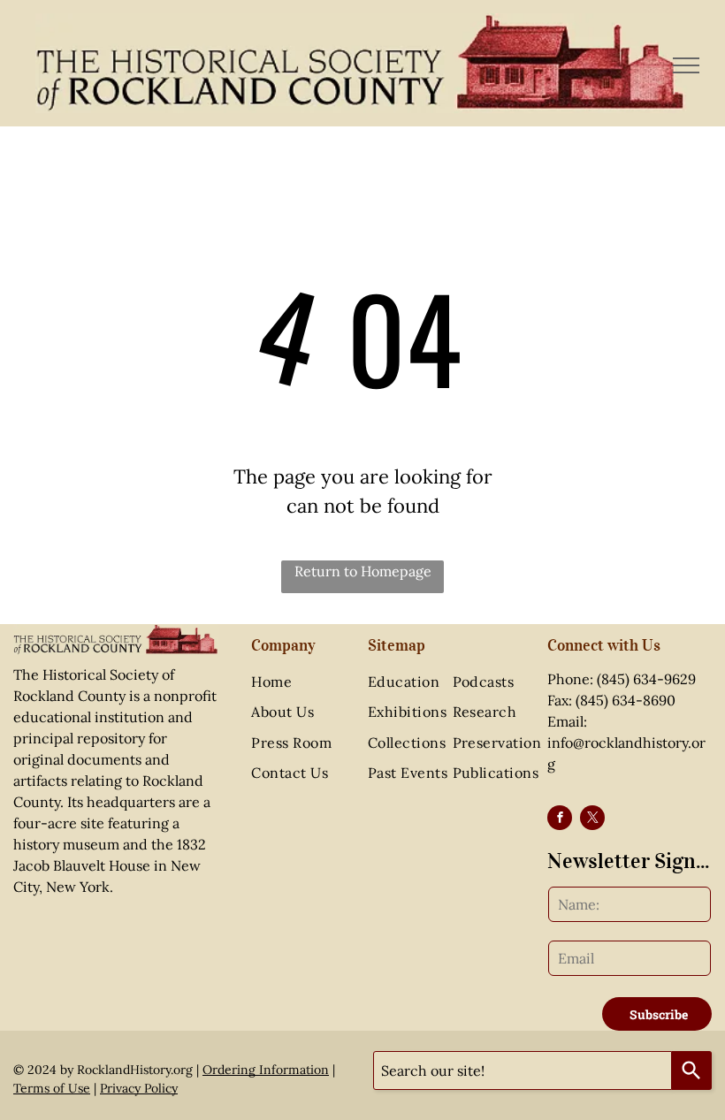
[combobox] (522, 1070)
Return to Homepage (362, 571)
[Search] (692, 1070)
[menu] (686, 65)
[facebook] (559, 819)
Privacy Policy (139, 1088)
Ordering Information (265, 1070)
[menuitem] (308, 682)
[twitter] (592, 819)
